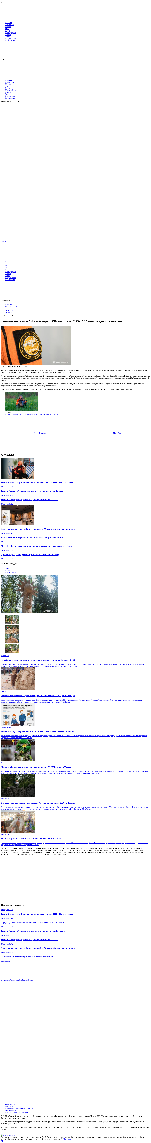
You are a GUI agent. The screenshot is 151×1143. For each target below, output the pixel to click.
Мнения (8, 27)
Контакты (9, 1106)
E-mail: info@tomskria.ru (10, 980)
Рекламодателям (11, 1110)
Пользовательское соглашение (16, 1112)
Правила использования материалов (19, 1108)
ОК (2, 1141)
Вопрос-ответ (10, 39)
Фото (7, 29)
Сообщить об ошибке (27, 980)
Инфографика (10, 33)
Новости (8, 23)
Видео (7, 31)
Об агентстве (10, 1104)
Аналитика (9, 25)
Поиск (3, 241)
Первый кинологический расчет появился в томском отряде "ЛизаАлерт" (33, 414)
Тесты (7, 37)
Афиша (8, 35)
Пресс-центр (10, 41)
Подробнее (67, 1139)
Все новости (5, 961)
